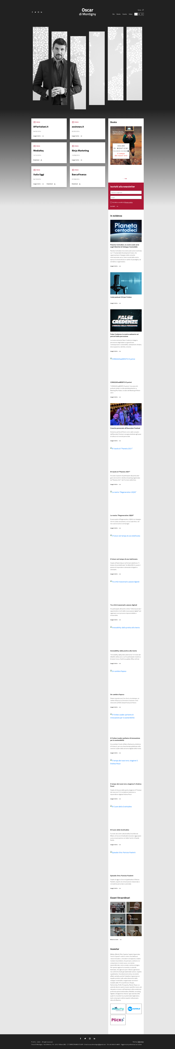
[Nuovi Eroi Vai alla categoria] (97, 68)
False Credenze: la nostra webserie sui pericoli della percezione (124, 335)
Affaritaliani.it (40, 126)
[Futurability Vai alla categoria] (134, 68)
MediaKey (38, 150)
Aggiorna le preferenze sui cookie (131, 1044)
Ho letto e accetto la (122, 202)
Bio (114, 14)
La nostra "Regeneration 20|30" (122, 515)
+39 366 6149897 (114, 1044)
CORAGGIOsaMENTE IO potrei (121, 382)
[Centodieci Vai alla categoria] (78, 68)
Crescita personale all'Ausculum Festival (125, 428)
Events (125, 14)
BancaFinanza (79, 174)
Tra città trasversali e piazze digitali (123, 605)
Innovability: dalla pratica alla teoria (123, 651)
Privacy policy (128, 202)
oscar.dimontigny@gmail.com (97, 1044)
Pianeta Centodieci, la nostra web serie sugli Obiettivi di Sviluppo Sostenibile (124, 246)
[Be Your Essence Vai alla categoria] (115, 68)
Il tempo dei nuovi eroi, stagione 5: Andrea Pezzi (125, 785)
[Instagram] (38, 12)
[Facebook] (32, 12)
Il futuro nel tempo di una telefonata (123, 559)
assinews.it (78, 126)
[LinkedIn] (41, 12)
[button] (127, 178)
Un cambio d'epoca (117, 694)
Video (130, 14)
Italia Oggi (38, 174)
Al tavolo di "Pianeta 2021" (120, 471)
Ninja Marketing (80, 150)
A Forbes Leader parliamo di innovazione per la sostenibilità (125, 739)
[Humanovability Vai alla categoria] (41, 68)
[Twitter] (35, 12)
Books (119, 14)
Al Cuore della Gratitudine (119, 830)
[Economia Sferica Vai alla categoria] (59, 68)
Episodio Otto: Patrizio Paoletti (121, 875)
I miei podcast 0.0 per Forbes (121, 297)
